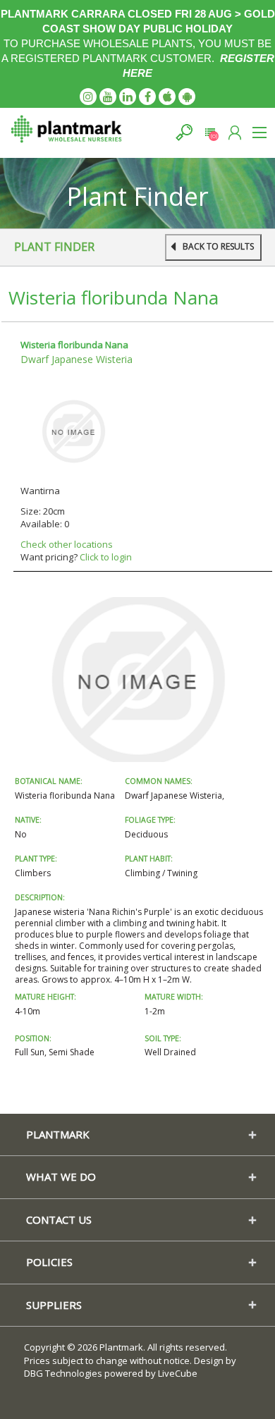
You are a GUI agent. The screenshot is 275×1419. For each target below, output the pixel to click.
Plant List (209, 132)
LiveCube (177, 1373)
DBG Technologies (63, 1373)
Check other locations (66, 544)
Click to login (106, 557)
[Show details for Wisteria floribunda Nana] (73, 430)
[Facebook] (147, 96)
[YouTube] (107, 96)
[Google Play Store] (186, 96)
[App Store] (167, 96)
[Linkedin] (127, 96)
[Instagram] (88, 96)
